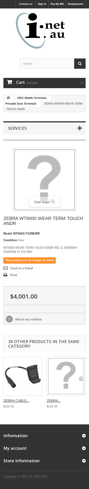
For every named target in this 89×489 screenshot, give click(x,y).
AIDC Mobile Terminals (32, 98)
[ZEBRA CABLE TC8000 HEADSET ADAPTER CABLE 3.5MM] (22, 376)
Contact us (25, 4)
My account (15, 448)
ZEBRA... (54, 401)
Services (17, 128)
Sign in (42, 4)
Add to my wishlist (28, 319)
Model (7, 233)
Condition (10, 240)
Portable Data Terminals (21, 103)
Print (13, 275)
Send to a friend (21, 268)
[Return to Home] (8, 98)
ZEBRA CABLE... (16, 401)
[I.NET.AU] (44, 30)
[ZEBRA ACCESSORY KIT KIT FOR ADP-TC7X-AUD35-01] (66, 376)
